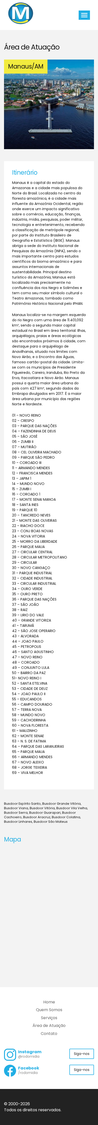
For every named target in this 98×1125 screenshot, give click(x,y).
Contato (49, 1033)
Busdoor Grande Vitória (61, 803)
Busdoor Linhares (18, 821)
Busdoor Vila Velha (71, 808)
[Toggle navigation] (84, 15)
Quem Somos (49, 1010)
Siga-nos (81, 1053)
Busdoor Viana (16, 808)
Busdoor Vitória (42, 808)
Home (49, 1002)
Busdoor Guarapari (45, 812)
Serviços (49, 1018)
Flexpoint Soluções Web (91, 1110)
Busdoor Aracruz (36, 817)
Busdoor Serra (16, 812)
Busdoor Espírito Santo (22, 803)
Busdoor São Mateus (51, 821)
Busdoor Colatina (66, 817)
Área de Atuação (49, 1025)
